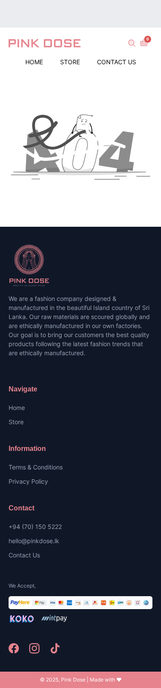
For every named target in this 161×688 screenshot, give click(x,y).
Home (34, 62)
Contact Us (116, 62)
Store (70, 62)
